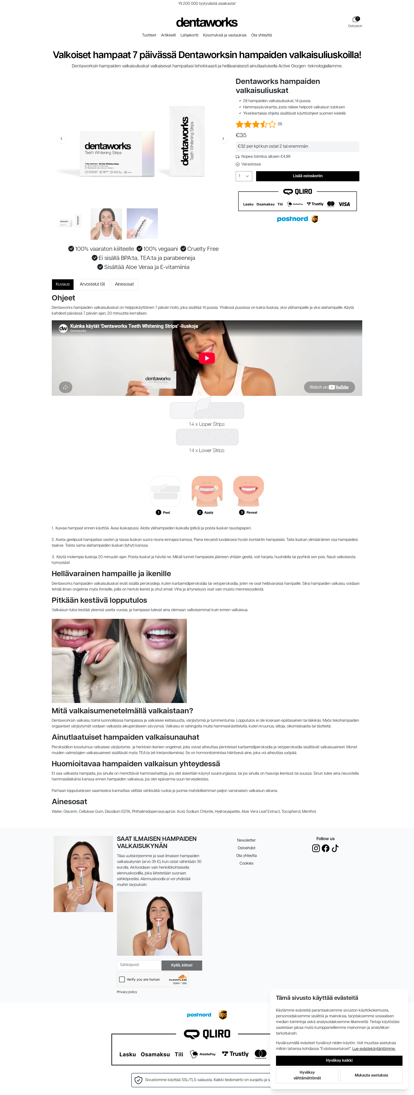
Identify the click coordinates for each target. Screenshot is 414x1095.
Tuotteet (149, 35)
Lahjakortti (189, 35)
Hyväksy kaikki (339, 1061)
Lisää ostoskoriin (307, 176)
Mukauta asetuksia (371, 1075)
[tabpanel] (207, 554)
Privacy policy (127, 992)
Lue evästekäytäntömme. (374, 1049)
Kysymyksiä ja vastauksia (225, 35)
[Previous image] (61, 138)
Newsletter (246, 841)
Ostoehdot (246, 848)
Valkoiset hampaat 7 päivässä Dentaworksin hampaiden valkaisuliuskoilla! (207, 55)
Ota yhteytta (246, 856)
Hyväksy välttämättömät (307, 1075)
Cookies (246, 864)
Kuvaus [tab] (63, 284)
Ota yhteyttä (261, 35)
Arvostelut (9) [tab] (92, 284)
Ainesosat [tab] (124, 284)
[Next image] (223, 138)
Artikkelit (168, 35)
